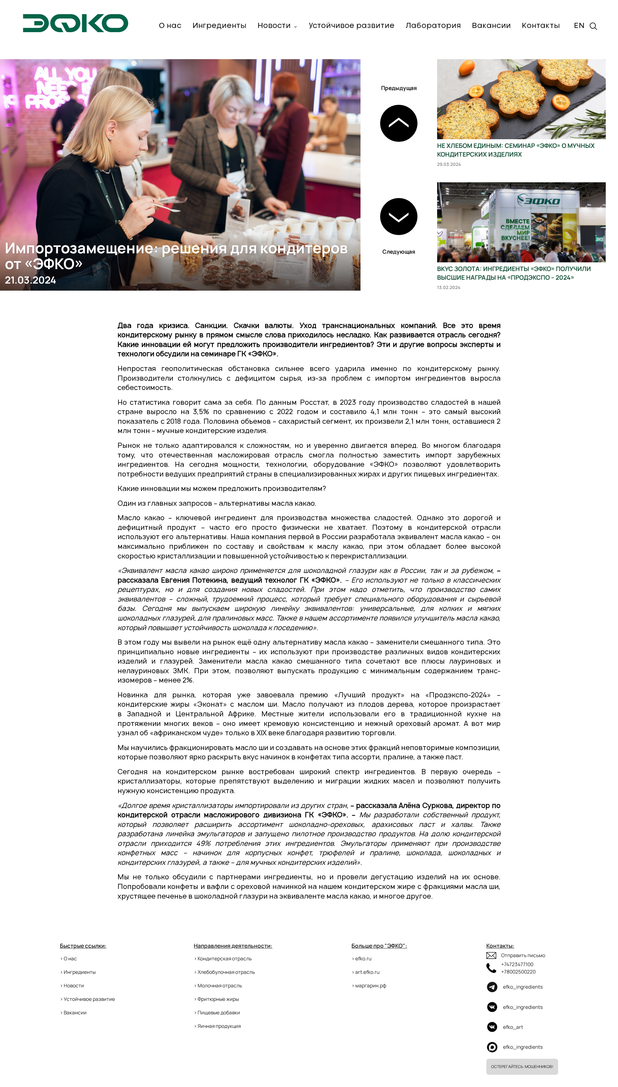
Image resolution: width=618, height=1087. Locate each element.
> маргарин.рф (368, 985)
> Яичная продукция (217, 1026)
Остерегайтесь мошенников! (522, 1066)
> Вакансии (73, 1012)
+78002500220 (518, 971)
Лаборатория (433, 26)
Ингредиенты (219, 26)
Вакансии (491, 26)
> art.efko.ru (365, 972)
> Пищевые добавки (217, 1012)
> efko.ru (361, 958)
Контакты (541, 26)
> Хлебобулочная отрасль (224, 972)
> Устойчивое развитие (87, 999)
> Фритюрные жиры (216, 999)
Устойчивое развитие (352, 26)
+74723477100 (517, 964)
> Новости (72, 985)
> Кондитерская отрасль (223, 958)
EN (579, 26)
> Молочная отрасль (218, 985)
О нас (170, 26)
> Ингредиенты (78, 972)
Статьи (272, 34)
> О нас (68, 958)
